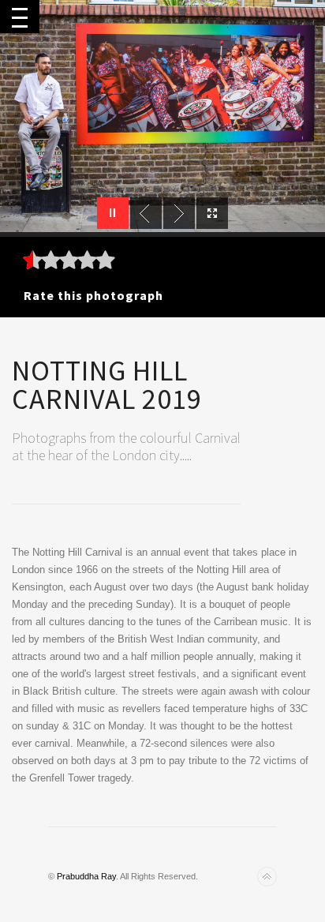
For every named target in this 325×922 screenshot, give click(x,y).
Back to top (267, 876)
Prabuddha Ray (86, 876)
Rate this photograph (93, 295)
